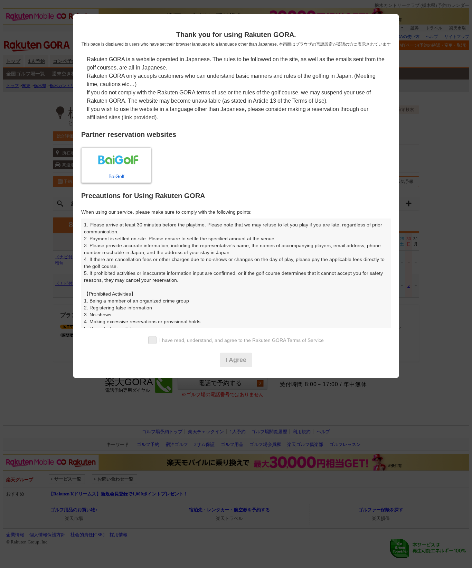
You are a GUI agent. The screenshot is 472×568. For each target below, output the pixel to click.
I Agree (236, 359)
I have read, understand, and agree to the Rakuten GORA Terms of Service (241, 340)
